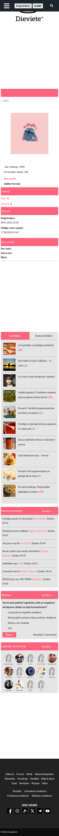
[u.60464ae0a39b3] (19, 684)
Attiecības (10, 778)
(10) (50, 397)
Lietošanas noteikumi (35, 791)
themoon (9, 690)
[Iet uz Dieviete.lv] (29, 12)
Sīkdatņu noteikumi (42, 795)
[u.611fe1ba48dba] (19, 658)
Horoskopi (22, 778)
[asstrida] (8, 671)
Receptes (24, 783)
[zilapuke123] (30, 671)
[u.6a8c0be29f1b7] (52, 671)
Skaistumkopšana (44, 774)
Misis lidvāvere (19, 677)
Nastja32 (19, 690)
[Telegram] (40, 811)
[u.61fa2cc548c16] (30, 684)
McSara (19, 664)
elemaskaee (8, 664)
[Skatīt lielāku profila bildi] (29, 133)
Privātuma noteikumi (18, 795)
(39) (20, 350)
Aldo (30, 690)
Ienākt (37, 5)
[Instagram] (17, 811)
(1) (33, 428)
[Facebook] (9, 811)
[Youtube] (47, 811)
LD (41, 690)
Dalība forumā (12, 183)
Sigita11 (30, 677)
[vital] (41, 671)
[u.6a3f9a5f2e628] (52, 658)
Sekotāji (5, 203)
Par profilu (10, 178)
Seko (3, 198)
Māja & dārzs (48, 778)
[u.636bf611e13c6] (41, 658)
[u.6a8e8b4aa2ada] (8, 658)
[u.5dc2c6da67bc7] (8, 684)
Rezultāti (38, 634)
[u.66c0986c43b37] (30, 658)
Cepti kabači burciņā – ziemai (33, 455)
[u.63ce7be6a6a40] (41, 684)
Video (45, 783)
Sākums (10, 774)
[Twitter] (32, 811)
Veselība (34, 778)
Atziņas (35, 783)
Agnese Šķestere (52, 677)
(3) (25, 365)
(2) (41, 413)
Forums (20, 774)
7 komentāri (50, 634)
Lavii (30, 664)
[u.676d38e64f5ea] (19, 671)
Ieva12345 (41, 664)
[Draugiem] (25, 811)
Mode (29, 774)
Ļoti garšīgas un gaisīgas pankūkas (36, 345)
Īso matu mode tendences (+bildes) (36, 376)
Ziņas (14, 783)
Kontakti (17, 791)
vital (41, 677)
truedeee (9, 677)
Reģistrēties (23, 5)
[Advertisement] (29, 54)
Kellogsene (52, 664)
